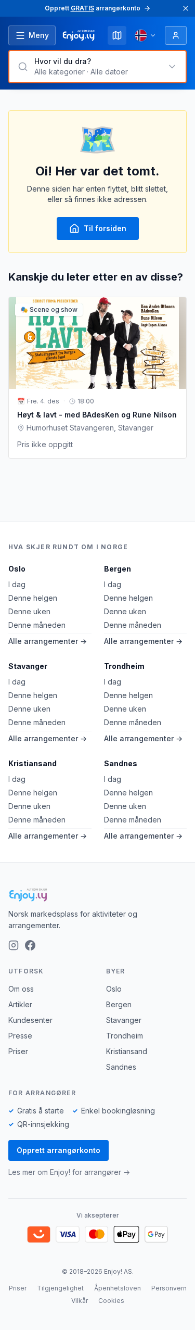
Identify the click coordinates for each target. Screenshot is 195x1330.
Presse (20, 1035)
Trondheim (124, 666)
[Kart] (117, 35)
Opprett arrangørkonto (58, 1150)
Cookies (111, 1300)
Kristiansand (32, 763)
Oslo (16, 568)
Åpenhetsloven (117, 1288)
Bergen (117, 568)
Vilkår (79, 1300)
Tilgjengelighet (60, 1288)
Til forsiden (105, 228)
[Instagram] (13, 945)
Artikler (20, 1004)
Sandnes (120, 763)
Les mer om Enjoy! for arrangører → (69, 1172)
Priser (18, 1051)
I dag (16, 584)
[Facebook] (30, 945)
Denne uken (29, 611)
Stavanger (27, 666)
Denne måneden (37, 624)
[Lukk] (185, 8)
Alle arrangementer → (47, 641)
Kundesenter (30, 1020)
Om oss (21, 988)
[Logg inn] (176, 35)
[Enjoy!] (97, 895)
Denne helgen (32, 597)
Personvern (169, 1288)
